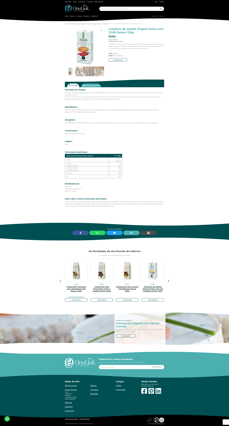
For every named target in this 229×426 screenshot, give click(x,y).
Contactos (94, 16)
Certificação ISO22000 (71, 397)
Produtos (79, 16)
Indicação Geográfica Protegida (76, 297)
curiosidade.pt (160, 423)
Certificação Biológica (70, 399)
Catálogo (86, 16)
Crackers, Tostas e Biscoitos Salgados (97, 23)
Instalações (67, 395)
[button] (101, 30)
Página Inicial (71, 385)
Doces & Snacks (80, 23)
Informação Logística (92, 85)
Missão (67, 392)
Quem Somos (71, 390)
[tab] (73, 85)
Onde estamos (68, 393)
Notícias (161, 16)
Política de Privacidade (71, 419)
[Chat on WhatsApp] (7, 418)
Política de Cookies (84, 419)
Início (66, 16)
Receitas (154, 16)
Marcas (72, 16)
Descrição (74, 85)
